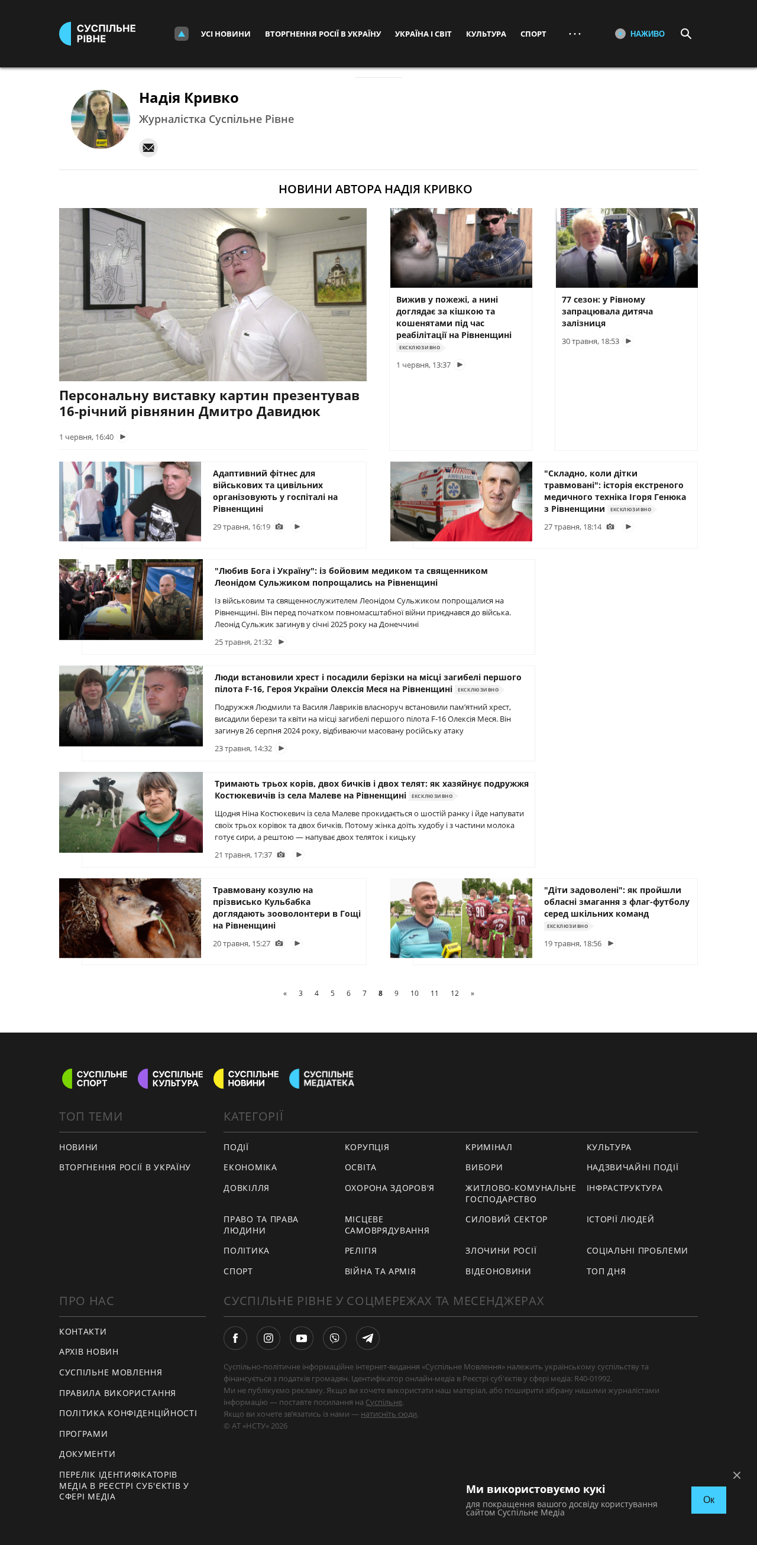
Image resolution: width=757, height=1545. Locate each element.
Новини (78, 1147)
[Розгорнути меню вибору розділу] (181, 34)
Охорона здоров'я (390, 1187)
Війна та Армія (380, 1271)
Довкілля (247, 1187)
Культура (486, 33)
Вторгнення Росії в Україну (323, 33)
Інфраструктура (625, 1187)
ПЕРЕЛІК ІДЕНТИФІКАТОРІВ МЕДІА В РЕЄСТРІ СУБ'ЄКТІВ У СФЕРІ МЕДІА (124, 1485)
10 (414, 993)
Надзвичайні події (633, 1167)
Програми (83, 1433)
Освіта (361, 1167)
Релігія (361, 1250)
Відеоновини (498, 1271)
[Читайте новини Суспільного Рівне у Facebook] (235, 1338)
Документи (87, 1453)
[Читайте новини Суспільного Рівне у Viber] (335, 1338)
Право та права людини (261, 1224)
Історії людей (621, 1219)
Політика (247, 1250)
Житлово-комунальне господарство (521, 1193)
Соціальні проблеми (638, 1250)
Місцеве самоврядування (387, 1224)
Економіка (250, 1167)
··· (575, 33)
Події (236, 1147)
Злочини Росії (500, 1250)
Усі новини (226, 33)
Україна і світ (423, 33)
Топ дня (606, 1271)
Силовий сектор (506, 1219)
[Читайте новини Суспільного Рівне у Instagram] (268, 1338)
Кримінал (489, 1147)
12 (455, 993)
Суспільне (383, 1402)
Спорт (533, 33)
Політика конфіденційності (128, 1413)
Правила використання (117, 1392)
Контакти (83, 1331)
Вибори (484, 1167)
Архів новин (89, 1351)
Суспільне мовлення (111, 1372)
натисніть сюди (389, 1413)
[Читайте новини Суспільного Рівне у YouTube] (301, 1338)
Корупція (367, 1147)
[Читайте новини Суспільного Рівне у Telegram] (368, 1338)
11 (435, 993)
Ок (708, 1500)
